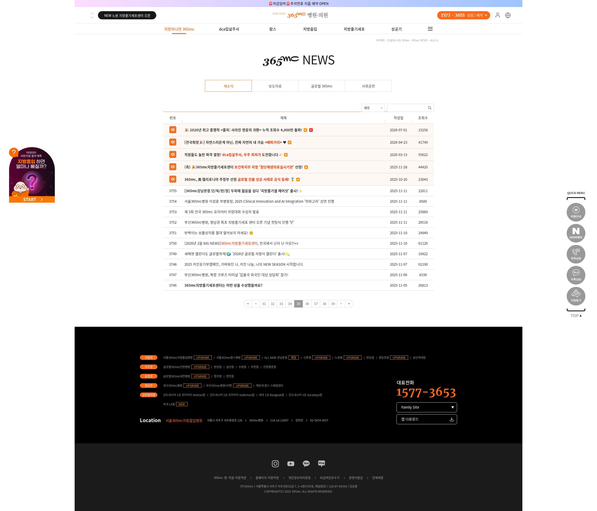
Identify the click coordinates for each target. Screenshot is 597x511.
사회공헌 (368, 86)
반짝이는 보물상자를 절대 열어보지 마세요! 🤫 (218, 232)
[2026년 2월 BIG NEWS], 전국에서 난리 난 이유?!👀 (241, 243)
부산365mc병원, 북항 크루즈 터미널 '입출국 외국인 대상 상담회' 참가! (236, 274)
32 (272, 303)
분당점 (218, 366)
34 (290, 303)
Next (92, 17)
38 (324, 303)
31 (264, 303)
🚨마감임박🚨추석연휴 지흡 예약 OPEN (298, 3)
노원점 (339, 357)
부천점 (255, 366)
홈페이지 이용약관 (267, 477)
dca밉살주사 (229, 29)
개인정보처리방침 (299, 477)
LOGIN (497, 15)
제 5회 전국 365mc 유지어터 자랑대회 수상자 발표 (221, 211)
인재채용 (377, 477)
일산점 (230, 366)
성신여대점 (419, 357)
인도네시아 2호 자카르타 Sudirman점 (232, 394)
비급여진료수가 (330, 477)
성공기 (396, 29)
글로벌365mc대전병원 (176, 376)
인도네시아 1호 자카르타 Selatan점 (184, 394)
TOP (575, 315)
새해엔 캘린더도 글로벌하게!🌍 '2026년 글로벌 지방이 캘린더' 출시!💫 (237, 253)
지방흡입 (310, 29)
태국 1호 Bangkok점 (271, 394)
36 (307, 303)
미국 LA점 (169, 404)
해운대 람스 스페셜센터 (269, 385)
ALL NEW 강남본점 (275, 357)
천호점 (370, 357)
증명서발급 (356, 477)
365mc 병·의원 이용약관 (230, 477)
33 (281, 303)
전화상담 (576, 254)
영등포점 (384, 357)
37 (316, 303)
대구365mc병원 (172, 385)
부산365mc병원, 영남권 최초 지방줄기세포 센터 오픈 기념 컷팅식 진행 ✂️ (239, 222)
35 (298, 303)
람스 (272, 29)
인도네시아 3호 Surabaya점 (305, 394)
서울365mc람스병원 (228, 357)
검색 (430, 108)
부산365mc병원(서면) (219, 385)
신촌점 (307, 357)
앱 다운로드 (410, 419)
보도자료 (275, 86)
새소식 (228, 86)
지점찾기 (576, 296)
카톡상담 (576, 275)
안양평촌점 (269, 366)
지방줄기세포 (354, 29)
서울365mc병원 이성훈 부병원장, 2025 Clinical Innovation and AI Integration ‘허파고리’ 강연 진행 (259, 201)
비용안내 (576, 212)
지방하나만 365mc (179, 29)
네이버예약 (576, 233)
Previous (92, 13)
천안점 (230, 376)
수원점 (242, 366)
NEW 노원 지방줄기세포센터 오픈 (127, 15)
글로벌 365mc (322, 86)
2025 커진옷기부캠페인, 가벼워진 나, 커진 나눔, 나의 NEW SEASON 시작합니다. (244, 264)
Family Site (410, 407)
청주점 (218, 376)
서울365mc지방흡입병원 (178, 357)
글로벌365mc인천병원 (176, 366)
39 (333, 303)
